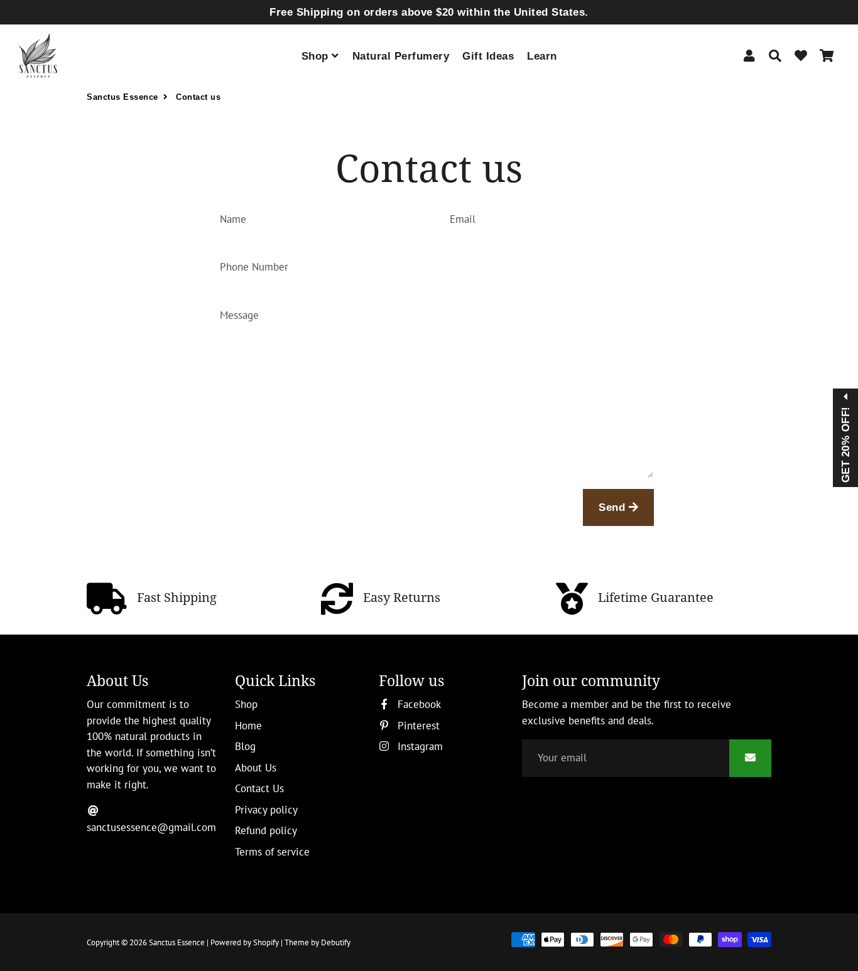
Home (248, 725)
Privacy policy (266, 810)
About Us (255, 768)
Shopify (266, 942)
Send (614, 507)
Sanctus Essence (122, 97)
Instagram (418, 746)
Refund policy (266, 830)
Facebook (417, 704)
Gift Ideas (488, 56)
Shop (316, 56)
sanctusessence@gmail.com (151, 827)
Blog (245, 746)
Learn (542, 56)
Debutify (335, 942)
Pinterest (417, 725)
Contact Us (259, 788)
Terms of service (272, 852)
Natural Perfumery (401, 56)
